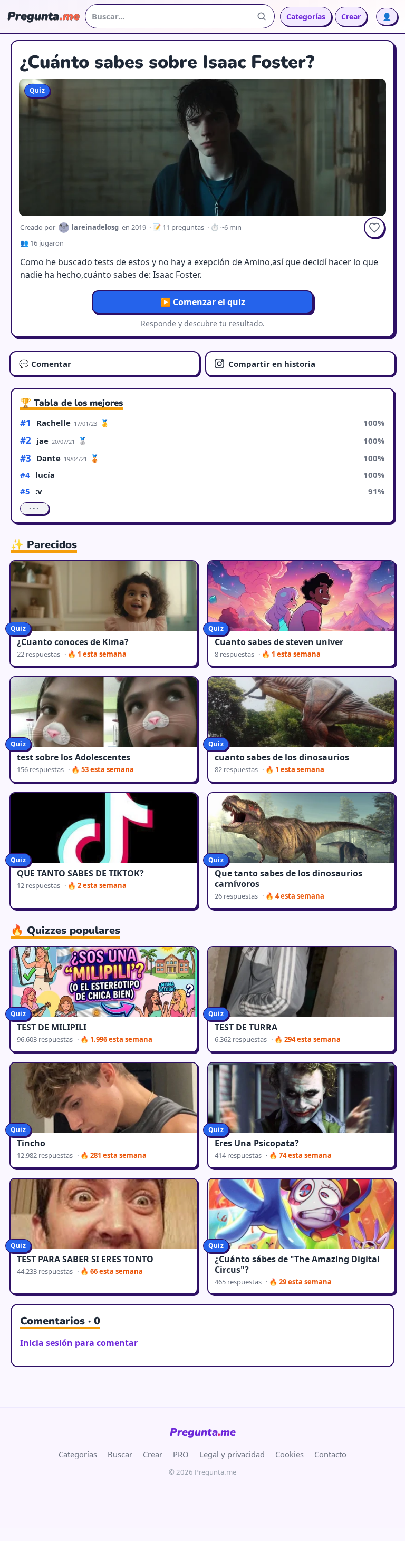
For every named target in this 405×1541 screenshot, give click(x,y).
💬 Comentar (45, 363)
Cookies (289, 1454)
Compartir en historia (271, 363)
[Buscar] (261, 16)
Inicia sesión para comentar (79, 1343)
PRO (181, 1454)
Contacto (330, 1454)
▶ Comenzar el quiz (202, 302)
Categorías (305, 17)
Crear (351, 17)
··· (34, 508)
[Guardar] (374, 227)
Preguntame (203, 1432)
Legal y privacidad (232, 1454)
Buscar (120, 1454)
